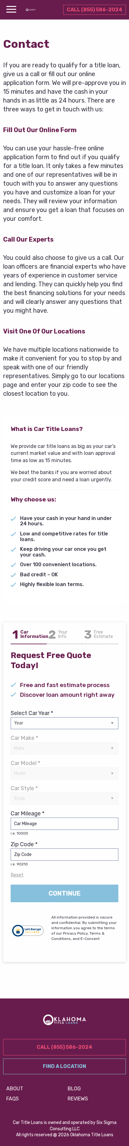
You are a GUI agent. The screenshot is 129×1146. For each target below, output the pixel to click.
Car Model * (25, 763)
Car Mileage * (27, 823)
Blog (74, 1089)
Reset (17, 875)
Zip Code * (24, 853)
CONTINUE (65, 893)
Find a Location (64, 1066)
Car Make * (24, 738)
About (14, 1089)
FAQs (12, 1099)
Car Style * (24, 788)
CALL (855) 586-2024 (94, 10)
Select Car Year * (32, 713)
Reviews (78, 1099)
